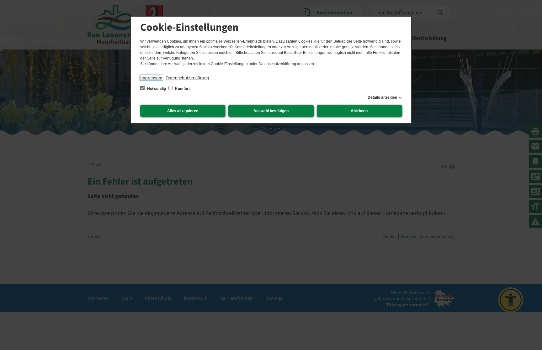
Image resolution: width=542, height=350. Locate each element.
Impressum (151, 77)
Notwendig (156, 88)
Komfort (182, 88)
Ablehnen (359, 111)
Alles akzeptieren (182, 111)
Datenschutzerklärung (187, 77)
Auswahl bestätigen (271, 111)
